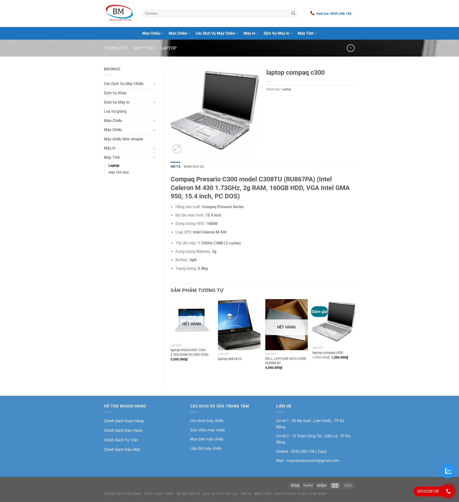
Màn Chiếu (178, 33)
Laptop (168, 48)
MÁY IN (246, 494)
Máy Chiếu (151, 33)
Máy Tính (306, 33)
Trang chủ (116, 48)
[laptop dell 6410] (239, 324)
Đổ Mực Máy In (188, 494)
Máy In (249, 33)
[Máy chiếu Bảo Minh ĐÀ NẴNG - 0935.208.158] (119, 13)
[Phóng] (176, 148)
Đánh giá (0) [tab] (194, 166)
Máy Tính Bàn (119, 172)
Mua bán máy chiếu (207, 439)
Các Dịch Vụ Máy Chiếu (215, 33)
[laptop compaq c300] (333, 321)
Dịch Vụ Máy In (276, 33)
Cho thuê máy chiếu (207, 420)
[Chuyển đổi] (154, 84)
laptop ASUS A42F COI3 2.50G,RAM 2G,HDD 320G (189, 352)
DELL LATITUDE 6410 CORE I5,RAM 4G (285, 361)
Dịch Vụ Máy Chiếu (159, 494)
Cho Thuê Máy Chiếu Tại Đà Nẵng (300, 494)
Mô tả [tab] (175, 166)
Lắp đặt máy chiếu (206, 448)
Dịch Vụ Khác (115, 93)
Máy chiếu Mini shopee (123, 139)
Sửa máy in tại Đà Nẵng (122, 494)
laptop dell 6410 (229, 359)
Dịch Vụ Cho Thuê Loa (220, 494)
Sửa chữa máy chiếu (207, 430)
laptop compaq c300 (327, 353)
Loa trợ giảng (115, 111)
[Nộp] (293, 14)
